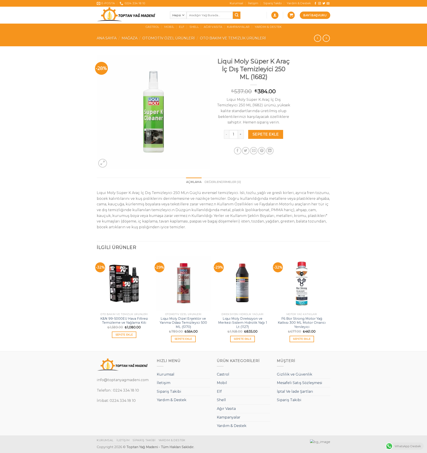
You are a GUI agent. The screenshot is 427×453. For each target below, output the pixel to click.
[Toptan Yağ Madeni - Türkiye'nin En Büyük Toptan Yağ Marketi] (130, 15)
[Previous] (97, 302)
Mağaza (129, 38)
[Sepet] (291, 15)
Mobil (169, 26)
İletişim (253, 3)
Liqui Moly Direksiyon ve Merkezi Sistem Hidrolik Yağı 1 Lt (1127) (242, 323)
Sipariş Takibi (272, 3)
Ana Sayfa (107, 38)
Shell (194, 26)
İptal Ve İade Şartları (295, 391)
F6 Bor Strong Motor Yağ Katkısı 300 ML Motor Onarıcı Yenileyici (302, 323)
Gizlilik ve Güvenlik (294, 374)
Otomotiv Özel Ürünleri (168, 38)
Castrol (152, 26)
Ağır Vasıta (213, 26)
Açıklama (193, 182)
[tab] (193, 182)
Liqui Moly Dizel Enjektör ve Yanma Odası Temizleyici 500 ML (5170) (183, 323)
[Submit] (236, 15)
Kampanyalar (238, 26)
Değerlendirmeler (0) (223, 182)
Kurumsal (236, 3)
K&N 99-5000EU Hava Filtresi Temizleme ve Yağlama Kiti (124, 321)
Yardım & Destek (299, 3)
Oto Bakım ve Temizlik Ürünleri (233, 38)
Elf (181, 26)
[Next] (329, 302)
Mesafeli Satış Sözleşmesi (299, 383)
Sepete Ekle (266, 134)
